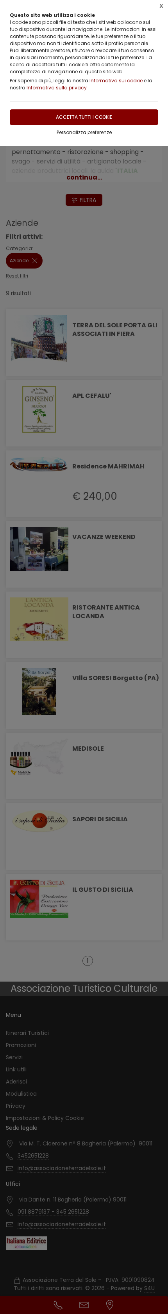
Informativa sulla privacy (57, 87)
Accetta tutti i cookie (84, 117)
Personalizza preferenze (84, 132)
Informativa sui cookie (116, 80)
